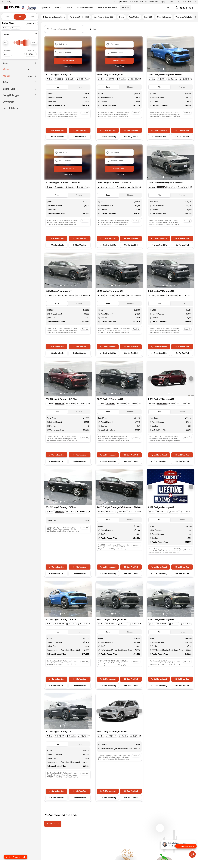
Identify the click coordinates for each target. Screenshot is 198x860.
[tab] (57, 87)
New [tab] (7, 17)
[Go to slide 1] (163, 69)
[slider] (5, 42)
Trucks (121, 17)
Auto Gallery (134, 17)
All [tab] (20, 17)
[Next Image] (191, 54)
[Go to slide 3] (170, 69)
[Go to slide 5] (178, 69)
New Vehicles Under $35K (104, 17)
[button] (150, 54)
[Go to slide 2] (167, 69)
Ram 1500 (148, 17)
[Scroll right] (195, 17)
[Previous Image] (150, 54)
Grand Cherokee (164, 17)
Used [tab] (32, 17)
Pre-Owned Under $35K (79, 17)
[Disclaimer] (48, 94)
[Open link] (162, 187)
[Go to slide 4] (174, 69)
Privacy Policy (68, 66)
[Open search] (168, 8)
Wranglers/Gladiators (184, 17)
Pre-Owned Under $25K (55, 17)
